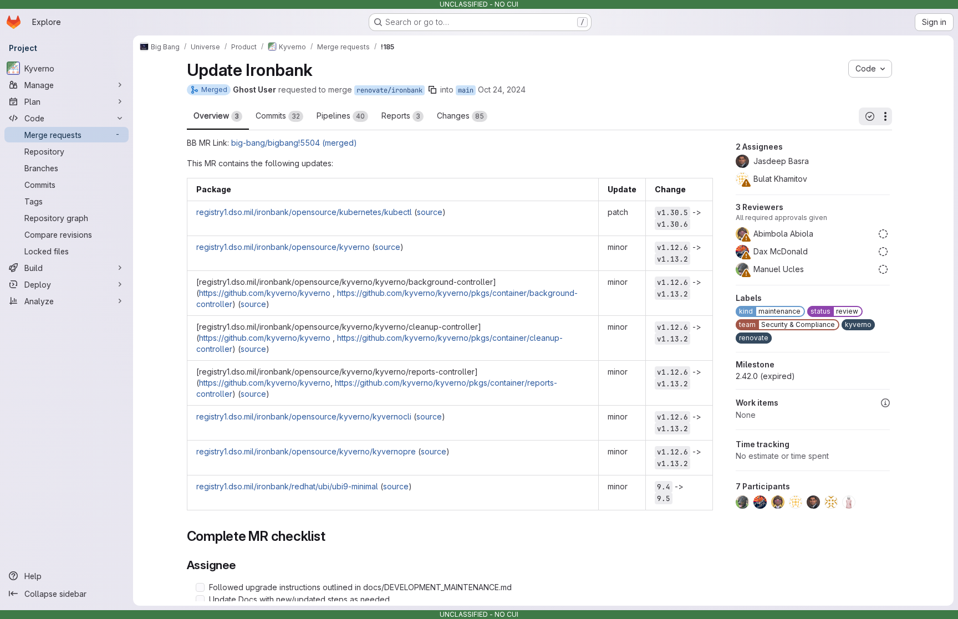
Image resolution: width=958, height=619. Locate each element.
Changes (460, 115)
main (465, 90)
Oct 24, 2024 (502, 89)
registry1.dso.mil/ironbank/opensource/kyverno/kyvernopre (306, 451)
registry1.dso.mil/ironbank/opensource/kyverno (283, 247)
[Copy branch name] (432, 89)
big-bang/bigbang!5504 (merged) (294, 142)
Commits (278, 115)
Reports (400, 115)
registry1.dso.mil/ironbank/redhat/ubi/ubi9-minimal (287, 486)
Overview (216, 115)
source (429, 212)
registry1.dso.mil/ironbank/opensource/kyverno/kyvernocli (303, 416)
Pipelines (341, 115)
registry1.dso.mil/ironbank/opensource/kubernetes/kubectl (304, 212)
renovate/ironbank (389, 90)
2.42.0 (765, 376)
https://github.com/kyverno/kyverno (264, 293)
